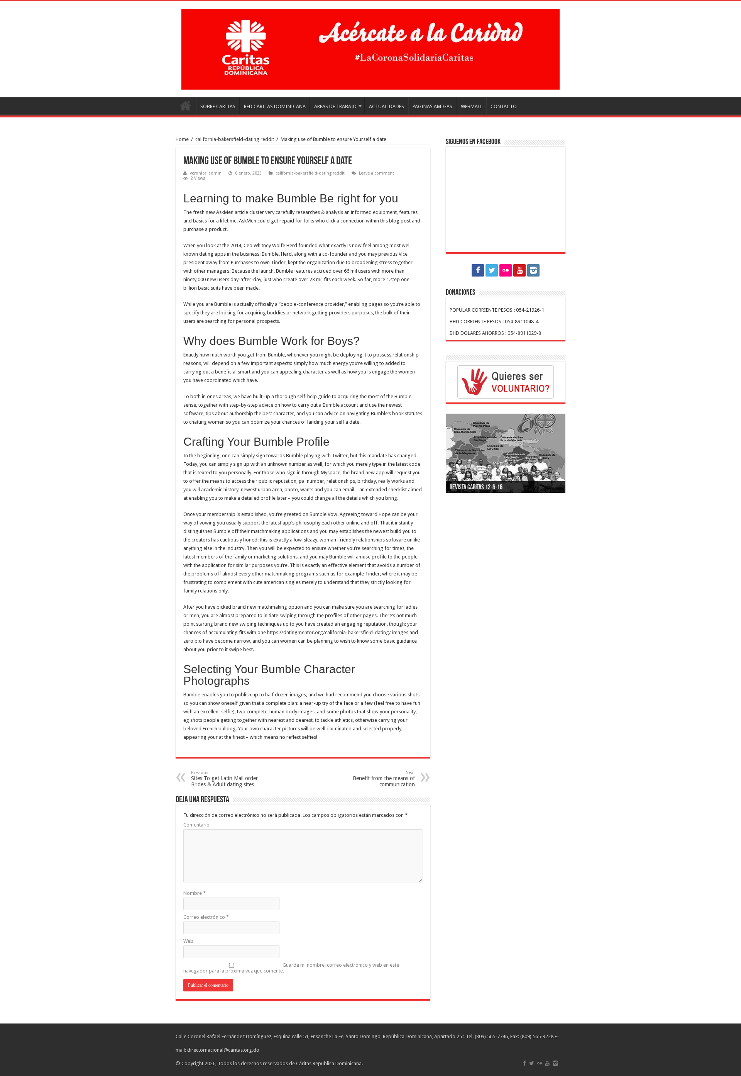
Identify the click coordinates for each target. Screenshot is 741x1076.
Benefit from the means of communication (384, 778)
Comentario (196, 825)
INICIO (186, 105)
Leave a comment (376, 173)
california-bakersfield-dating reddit (234, 139)
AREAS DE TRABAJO (335, 106)
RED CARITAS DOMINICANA (275, 106)
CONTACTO (504, 106)
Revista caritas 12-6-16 (476, 487)
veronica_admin (206, 173)
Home (182, 139)
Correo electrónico (206, 917)
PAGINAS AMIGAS (432, 106)
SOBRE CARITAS (217, 106)
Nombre (194, 893)
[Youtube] (519, 270)
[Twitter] (492, 270)
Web (188, 941)
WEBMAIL (471, 106)
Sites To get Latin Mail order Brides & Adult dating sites (224, 778)
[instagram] (533, 270)
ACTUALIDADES (386, 106)
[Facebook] (478, 270)
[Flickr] (505, 270)
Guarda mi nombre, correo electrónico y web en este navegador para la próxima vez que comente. (291, 968)
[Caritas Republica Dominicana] (370, 48)
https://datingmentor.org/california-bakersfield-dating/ (329, 632)
